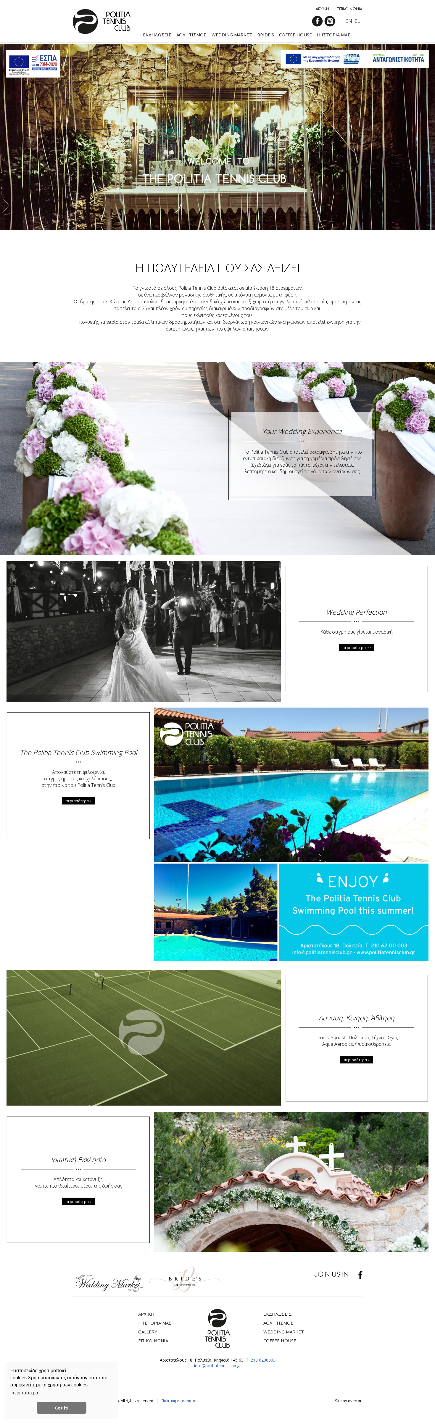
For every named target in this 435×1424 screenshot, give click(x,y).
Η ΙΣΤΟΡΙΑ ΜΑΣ (155, 1323)
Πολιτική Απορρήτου (180, 1400)
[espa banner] (355, 59)
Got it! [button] (61, 1408)
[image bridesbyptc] (184, 1290)
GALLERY (147, 1332)
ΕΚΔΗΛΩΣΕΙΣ (277, 1314)
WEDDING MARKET (283, 1332)
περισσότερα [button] (24, 1392)
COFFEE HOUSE (279, 1341)
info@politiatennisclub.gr (217, 1365)
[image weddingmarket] (108, 1290)
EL (357, 20)
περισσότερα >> (356, 647)
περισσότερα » (78, 800)
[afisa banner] (33, 64)
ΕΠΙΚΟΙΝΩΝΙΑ (349, 9)
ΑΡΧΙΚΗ (322, 9)
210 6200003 (263, 1360)
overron (355, 1400)
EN (348, 20)
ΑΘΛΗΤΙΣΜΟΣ (278, 1323)
